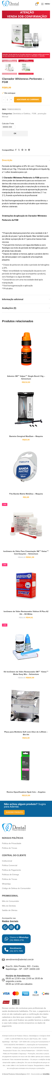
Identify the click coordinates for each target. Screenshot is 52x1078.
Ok (15, 133)
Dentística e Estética (21, 113)
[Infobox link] (16, 938)
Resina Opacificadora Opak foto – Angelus (26, 792)
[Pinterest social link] (22, 150)
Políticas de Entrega (10, 874)
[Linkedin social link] (25, 150)
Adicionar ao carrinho (28, 100)
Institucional (7, 861)
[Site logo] (10, 4)
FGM (34, 113)
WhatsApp (6, 884)
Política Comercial (9, 865)
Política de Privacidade (11, 843)
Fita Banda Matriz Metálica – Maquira (26, 494)
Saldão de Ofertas (9, 910)
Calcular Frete (8, 123)
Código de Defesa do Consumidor (16, 888)
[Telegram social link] (29, 150)
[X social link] (19, 150)
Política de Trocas (9, 848)
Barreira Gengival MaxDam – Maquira (26, 436)
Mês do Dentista (9, 906)
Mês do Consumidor (10, 901)
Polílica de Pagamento (11, 870)
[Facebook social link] (15, 150)
